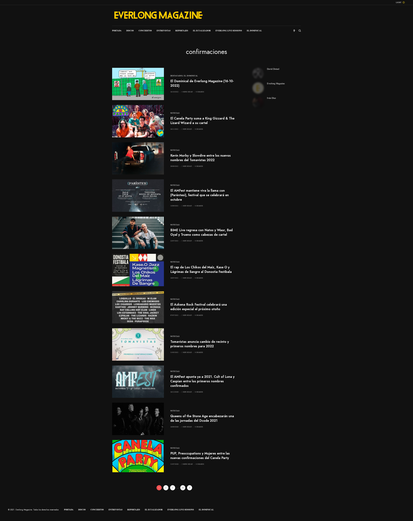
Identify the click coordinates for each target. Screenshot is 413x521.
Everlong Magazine (276, 83)
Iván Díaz (271, 98)
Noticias (174, 113)
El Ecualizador (154, 509)
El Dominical (191, 75)
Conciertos (97, 509)
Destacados (176, 75)
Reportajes (133, 509)
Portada (68, 509)
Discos (82, 509)
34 (183, 487)
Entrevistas (115, 509)
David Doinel (273, 69)
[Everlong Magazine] (158, 15)
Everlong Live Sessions (180, 509)
